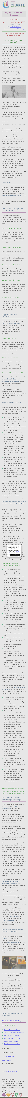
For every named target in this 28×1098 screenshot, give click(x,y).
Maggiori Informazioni (13, 552)
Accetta (17, 554)
